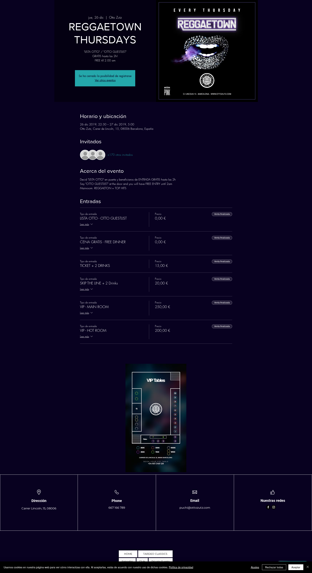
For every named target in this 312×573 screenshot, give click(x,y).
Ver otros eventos (105, 80)
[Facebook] (268, 507)
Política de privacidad (181, 567)
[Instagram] (273, 507)
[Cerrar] (308, 567)
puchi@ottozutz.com (194, 507)
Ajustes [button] (255, 567)
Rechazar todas (274, 567)
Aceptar (295, 567)
